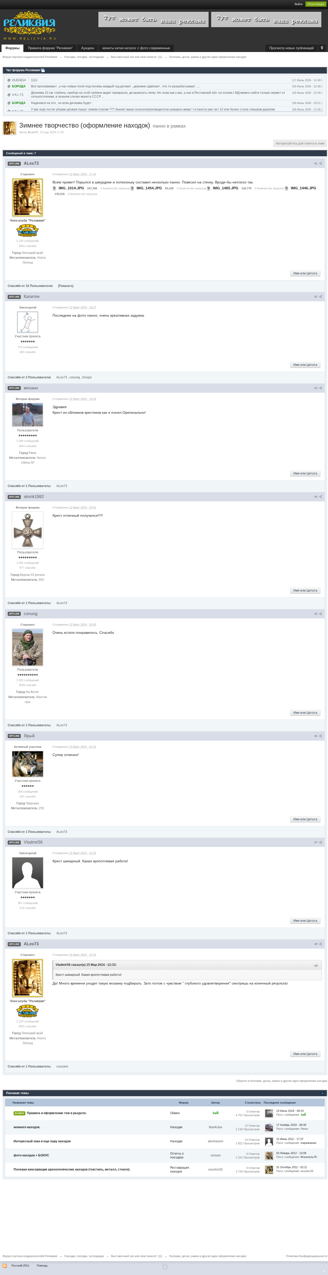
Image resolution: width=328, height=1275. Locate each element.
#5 (316, 613)
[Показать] (65, 286)
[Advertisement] (156, 1215)
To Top (323, 1270)
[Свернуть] (322, 1093)
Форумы (12, 48)
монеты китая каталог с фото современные (136, 48)
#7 (316, 842)
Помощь (42, 1265)
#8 (316, 944)
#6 (316, 736)
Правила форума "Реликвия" (50, 48)
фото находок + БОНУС (31, 1155)
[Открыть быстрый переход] (322, 48)
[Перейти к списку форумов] (29, 26)
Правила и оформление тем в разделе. (57, 1113)
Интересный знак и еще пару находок (42, 1141)
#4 (316, 496)
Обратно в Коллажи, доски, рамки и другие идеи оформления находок (281, 1080)
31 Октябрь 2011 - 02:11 (291, 1167)
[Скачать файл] (55, 188)
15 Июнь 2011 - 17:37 (289, 1139)
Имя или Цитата (305, 273)
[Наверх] (165, 1267)
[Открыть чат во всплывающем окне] (43, 70)
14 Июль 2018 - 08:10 (290, 1110)
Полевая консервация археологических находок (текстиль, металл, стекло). (72, 1169)
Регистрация (316, 4)
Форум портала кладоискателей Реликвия (30, 1256)
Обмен (175, 1113)
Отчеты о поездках (177, 1155)
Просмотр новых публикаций (291, 48)
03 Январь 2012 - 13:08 (291, 1153)
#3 (316, 388)
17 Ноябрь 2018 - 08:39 (291, 1124)
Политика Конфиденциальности (306, 1256)
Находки (176, 1127)
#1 (316, 163)
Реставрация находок (179, 1170)
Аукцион (87, 48)
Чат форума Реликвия (23, 70)
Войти (298, 4)
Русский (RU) (20, 1265)
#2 (316, 296)
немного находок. (27, 1127)
